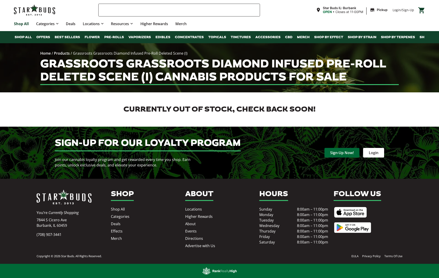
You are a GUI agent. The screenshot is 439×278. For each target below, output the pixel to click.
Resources (120, 23)
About (190, 223)
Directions (194, 238)
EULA (355, 256)
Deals (70, 23)
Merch (181, 23)
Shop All (21, 23)
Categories (45, 23)
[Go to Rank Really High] (219, 270)
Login (397, 10)
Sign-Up (408, 10)
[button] (352, 10)
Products (62, 53)
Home (45, 53)
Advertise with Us (200, 245)
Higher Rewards (154, 23)
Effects (117, 231)
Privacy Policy (371, 256)
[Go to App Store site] (350, 212)
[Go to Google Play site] (353, 227)
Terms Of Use (393, 256)
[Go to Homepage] (64, 197)
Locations (91, 23)
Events (191, 231)
